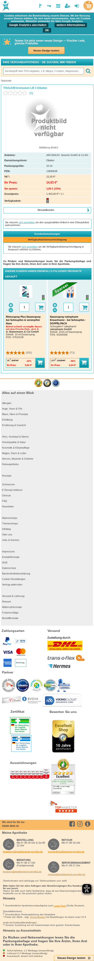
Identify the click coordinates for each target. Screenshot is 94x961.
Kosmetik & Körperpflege (15, 447)
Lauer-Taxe (60, 905)
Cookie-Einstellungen (13, 579)
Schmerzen (8, 484)
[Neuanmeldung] (67, 5)
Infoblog (6, 529)
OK (47, 30)
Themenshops (10, 523)
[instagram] (80, 824)
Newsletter (8, 506)
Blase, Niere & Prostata (15, 414)
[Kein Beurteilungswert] (16, 93)
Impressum (8, 551)
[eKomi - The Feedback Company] (38, 383)
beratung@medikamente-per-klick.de (22, 871)
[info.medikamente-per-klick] (88, 824)
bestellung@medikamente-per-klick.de (23, 851)
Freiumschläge (10, 612)
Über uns (7, 534)
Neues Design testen (46, 50)
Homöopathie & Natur (14, 442)
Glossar (6, 495)
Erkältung (7, 419)
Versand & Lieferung (13, 596)
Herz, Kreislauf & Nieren (15, 436)
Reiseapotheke (10, 464)
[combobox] (43, 71)
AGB (4, 562)
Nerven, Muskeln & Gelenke (17, 458)
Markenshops (9, 518)
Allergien (6, 403)
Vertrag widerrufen (12, 584)
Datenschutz (9, 568)
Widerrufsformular (12, 607)
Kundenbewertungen (47, 233)
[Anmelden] (76, 5)
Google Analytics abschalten (27, 25)
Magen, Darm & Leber (14, 453)
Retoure (6, 601)
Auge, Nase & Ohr (12, 408)
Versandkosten (38, 917)
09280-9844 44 (10, 826)
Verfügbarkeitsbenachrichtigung (47, 239)
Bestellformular (10, 618)
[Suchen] (88, 71)
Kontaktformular (11, 557)
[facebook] (72, 824)
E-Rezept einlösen (12, 490)
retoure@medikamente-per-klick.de (66, 851)
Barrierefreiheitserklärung (16, 573)
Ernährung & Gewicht (14, 425)
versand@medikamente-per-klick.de (66, 874)
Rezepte (6, 475)
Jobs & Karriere (10, 540)
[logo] (5, 6)
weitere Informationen (71, 25)
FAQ (4, 501)
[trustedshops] (47, 383)
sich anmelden (27, 222)
